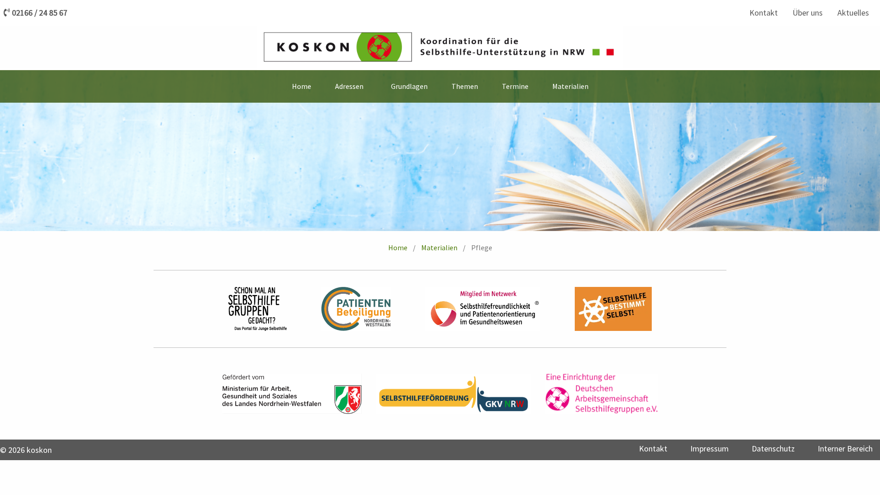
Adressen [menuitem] (349, 86)
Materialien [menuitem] (570, 86)
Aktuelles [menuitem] (853, 12)
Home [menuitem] (301, 86)
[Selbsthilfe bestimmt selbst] (613, 309)
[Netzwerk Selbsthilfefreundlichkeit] (482, 309)
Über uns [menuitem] (807, 12)
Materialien (439, 247)
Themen (464, 86)
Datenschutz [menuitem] (773, 448)
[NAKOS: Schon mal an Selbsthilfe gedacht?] (257, 309)
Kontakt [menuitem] (763, 12)
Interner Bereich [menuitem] (845, 448)
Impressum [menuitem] (709, 448)
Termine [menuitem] (515, 86)
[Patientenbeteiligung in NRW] (355, 309)
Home (397, 247)
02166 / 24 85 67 (39, 13)
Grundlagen (409, 86)
